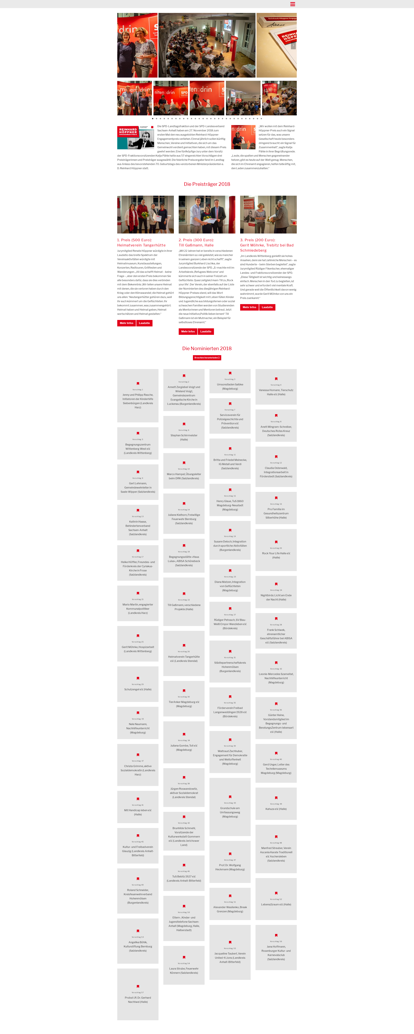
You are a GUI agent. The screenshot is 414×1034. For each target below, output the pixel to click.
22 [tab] (234, 118)
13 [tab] (199, 118)
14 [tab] (203, 118)
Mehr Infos (126, 323)
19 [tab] (222, 118)
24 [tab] (242, 118)
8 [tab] (179, 118)
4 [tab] (164, 118)
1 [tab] (203, 76)
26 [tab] (249, 118)
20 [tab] (226, 118)
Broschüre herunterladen (206, 357)
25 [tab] (245, 118)
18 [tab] (218, 118)
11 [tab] (191, 118)
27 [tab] (253, 118)
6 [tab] (172, 118)
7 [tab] (176, 118)
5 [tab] (168, 118)
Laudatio (144, 323)
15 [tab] (207, 118)
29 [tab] (261, 118)
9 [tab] (183, 118)
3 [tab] (210, 76)
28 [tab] (257, 118)
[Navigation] (293, 4)
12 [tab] (195, 118)
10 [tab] (187, 118)
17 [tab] (214, 118)
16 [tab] (210, 118)
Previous (120, 45)
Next (293, 45)
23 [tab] (238, 118)
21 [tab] (230, 118)
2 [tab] (207, 76)
